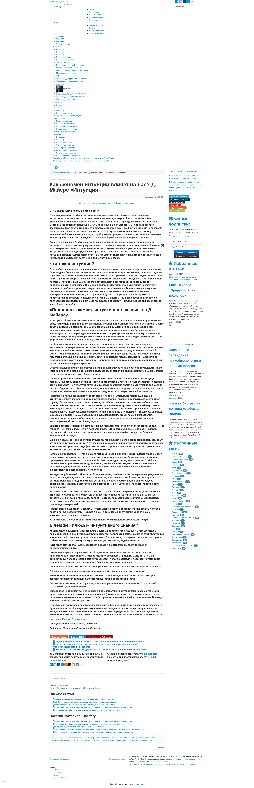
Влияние (176, 464)
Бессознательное (179, 456)
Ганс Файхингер (179, 473)
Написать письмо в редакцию (184, 171)
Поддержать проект (60, 759)
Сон (173, 528)
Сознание (176, 526)
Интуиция (60, 687)
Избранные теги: (183, 445)
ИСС (174, 478)
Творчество (177, 537)
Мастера (172, 398)
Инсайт (99, 687)
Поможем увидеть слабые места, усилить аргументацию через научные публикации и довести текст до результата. (185, 186)
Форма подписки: (179, 221)
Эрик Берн (176, 548)
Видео (174, 462)
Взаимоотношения (180, 459)
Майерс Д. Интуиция (74, 619)
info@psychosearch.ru (158, 761)
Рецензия (78, 687)
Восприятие (177, 470)
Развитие (176, 520)
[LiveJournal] (184, 1)
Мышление (177, 495)
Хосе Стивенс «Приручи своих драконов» (182, 290)
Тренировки (177, 540)
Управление (177, 542)
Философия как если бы (182, 545)
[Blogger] (73, 664)
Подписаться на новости (179, 236)
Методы (175, 489)
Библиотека (65, 172)
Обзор (174, 503)
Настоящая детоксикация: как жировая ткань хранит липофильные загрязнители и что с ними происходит (101, 729)
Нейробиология (179, 501)
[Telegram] (180, 1)
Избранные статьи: (183, 266)
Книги (69, 687)
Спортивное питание (181, 534)
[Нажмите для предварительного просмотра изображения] (107, 202)
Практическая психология (180, 279)
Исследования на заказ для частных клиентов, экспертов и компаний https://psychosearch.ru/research (95, 645)
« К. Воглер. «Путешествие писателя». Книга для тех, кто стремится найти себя (119, 737)
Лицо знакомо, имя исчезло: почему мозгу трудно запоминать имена (85, 704)
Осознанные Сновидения (183, 506)
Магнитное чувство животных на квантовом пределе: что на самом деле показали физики (94, 707)
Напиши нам (149, 653)
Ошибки (175, 509)
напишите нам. (58, 660)
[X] (69, 664)
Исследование (178, 481)
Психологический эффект (183, 517)
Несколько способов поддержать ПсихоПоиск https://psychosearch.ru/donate (100, 649)
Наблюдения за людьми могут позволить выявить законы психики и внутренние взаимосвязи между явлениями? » (102, 740)
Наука (174, 498)
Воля (174, 467)
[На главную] (58, 1)
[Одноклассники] (66, 664)
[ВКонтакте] (176, 1)
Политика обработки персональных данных (148, 764)
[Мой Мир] (188, 1)
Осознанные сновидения (179, 344)
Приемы (175, 514)
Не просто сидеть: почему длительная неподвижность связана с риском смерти (89, 709)
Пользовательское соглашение (181, 764)
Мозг (174, 492)
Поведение (89, 687)
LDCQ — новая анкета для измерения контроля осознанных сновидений (87, 702)
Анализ (175, 453)
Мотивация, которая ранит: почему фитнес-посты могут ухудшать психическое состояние (94, 731)
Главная (55, 172)
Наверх (161, 747)
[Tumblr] (77, 664)
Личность (176, 487)
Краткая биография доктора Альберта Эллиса (185, 408)
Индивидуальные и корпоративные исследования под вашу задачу (185, 176)
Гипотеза (176, 475)
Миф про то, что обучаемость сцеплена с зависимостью (79, 726)
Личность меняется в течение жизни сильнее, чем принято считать (84, 699)
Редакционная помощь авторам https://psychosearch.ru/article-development (99, 641)
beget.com (139, 784)
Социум (175, 531)
